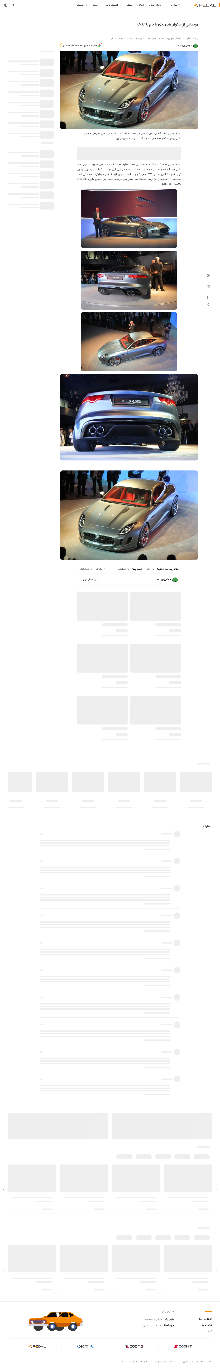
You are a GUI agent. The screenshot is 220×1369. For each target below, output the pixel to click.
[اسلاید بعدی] (4, 1189)
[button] (59, 1321)
